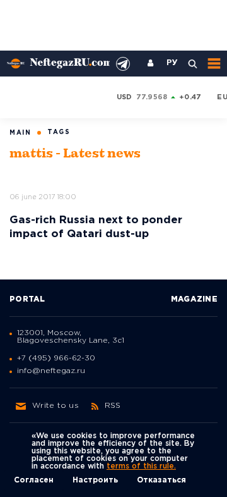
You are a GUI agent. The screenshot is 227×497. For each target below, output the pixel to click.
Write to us (55, 405)
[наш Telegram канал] (123, 64)
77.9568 (152, 97)
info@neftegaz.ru (51, 370)
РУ (172, 63)
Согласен (34, 480)
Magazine (194, 299)
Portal (27, 299)
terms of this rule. (141, 466)
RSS (113, 405)
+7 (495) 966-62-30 (56, 358)
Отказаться (161, 480)
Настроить (95, 480)
